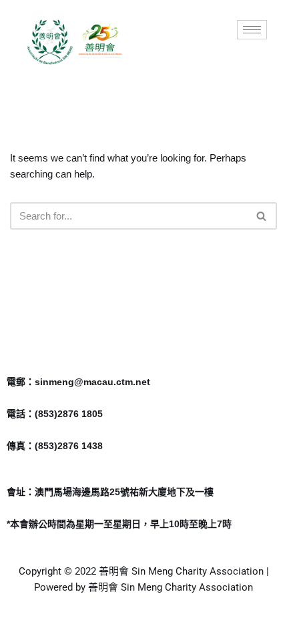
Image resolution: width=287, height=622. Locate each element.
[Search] (262, 216)
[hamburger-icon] (252, 29)
